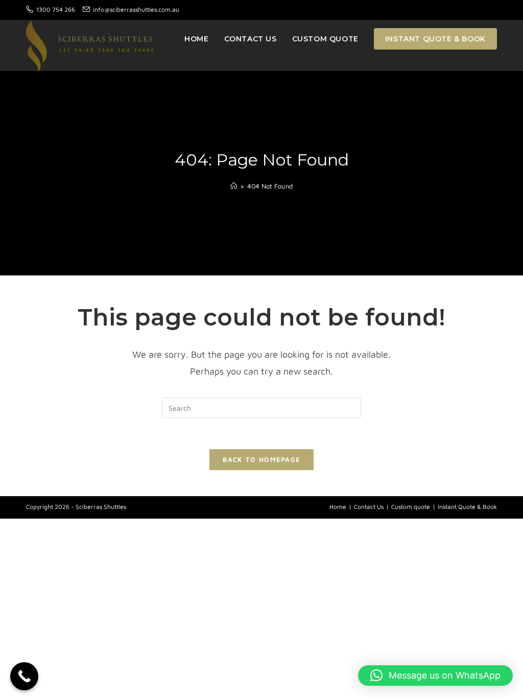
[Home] (233, 186)
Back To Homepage (262, 459)
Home (337, 506)
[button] (435, 675)
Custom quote (410, 506)
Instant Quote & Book (467, 506)
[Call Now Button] (24, 676)
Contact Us (369, 506)
